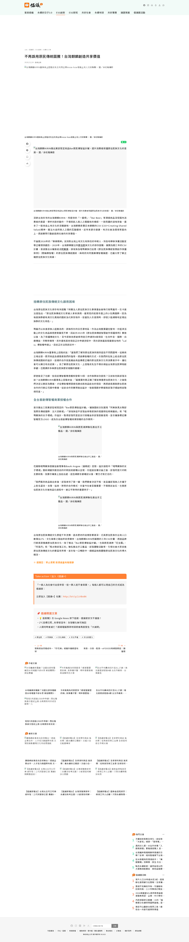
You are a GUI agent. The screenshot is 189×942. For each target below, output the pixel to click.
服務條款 (83, 931)
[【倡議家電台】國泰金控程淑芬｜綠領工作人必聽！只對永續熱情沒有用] (111, 778)
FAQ (59, 931)
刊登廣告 (50, 931)
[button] (163, 5)
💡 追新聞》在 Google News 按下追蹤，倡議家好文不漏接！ (70, 618)
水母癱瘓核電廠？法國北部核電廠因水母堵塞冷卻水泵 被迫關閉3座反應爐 (40, 692)
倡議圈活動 (139, 12)
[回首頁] (33, 5)
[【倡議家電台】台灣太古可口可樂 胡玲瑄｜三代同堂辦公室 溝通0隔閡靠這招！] (40, 778)
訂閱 (114, 926)
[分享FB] (27, 143)
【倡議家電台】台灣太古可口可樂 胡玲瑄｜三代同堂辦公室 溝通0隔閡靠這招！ (40, 793)
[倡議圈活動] (163, 875)
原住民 (39, 637)
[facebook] (144, 5)
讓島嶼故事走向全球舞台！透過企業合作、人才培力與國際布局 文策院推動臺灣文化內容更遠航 (41, 762)
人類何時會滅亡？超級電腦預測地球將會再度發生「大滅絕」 (70, 626)
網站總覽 (138, 931)
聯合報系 (109, 931)
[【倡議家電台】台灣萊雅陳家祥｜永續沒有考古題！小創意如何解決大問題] (76, 778)
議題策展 (125, 12)
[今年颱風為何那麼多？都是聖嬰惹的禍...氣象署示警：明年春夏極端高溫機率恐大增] (76, 677)
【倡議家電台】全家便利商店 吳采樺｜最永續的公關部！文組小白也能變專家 (76, 762)
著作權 (90, 931)
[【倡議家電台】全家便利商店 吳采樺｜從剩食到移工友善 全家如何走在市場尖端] (111, 747)
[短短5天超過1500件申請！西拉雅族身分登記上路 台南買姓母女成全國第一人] (40, 708)
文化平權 (74, 637)
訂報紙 (118, 931)
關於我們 (128, 931)
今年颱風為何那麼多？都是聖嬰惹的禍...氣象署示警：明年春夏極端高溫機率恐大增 (76, 692)
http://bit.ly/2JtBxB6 (75, 596)
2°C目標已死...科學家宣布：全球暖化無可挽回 (62, 622)
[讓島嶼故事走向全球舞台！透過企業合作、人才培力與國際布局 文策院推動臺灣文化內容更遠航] (40, 747)
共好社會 (86, 12)
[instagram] (148, 5)
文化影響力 (88, 637)
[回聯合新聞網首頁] (26, 5)
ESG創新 (60, 12)
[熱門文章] (163, 834)
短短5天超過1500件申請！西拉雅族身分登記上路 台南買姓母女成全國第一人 (41, 722)
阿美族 (50, 637)
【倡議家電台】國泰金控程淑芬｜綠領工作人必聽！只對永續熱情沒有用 (111, 793)
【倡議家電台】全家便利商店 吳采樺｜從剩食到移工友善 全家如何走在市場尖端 (112, 762)
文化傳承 (62, 637)
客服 (64, 931)
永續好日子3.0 (45, 12)
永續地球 (99, 12)
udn (26, 49)
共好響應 (112, 12)
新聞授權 (72, 931)
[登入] (159, 5)
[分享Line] (27, 150)
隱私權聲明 (98, 931)
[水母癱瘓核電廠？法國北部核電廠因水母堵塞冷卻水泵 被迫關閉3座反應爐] (40, 677)
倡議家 (31, 49)
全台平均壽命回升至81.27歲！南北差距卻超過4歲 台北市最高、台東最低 (111, 692)
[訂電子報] (156, 5)
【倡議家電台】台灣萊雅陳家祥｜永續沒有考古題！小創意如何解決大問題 (76, 793)
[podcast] (152, 5)
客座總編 (29, 12)
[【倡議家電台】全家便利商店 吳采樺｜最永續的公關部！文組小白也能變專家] (76, 747)
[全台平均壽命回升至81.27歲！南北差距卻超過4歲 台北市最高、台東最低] (111, 677)
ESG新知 (73, 12)
